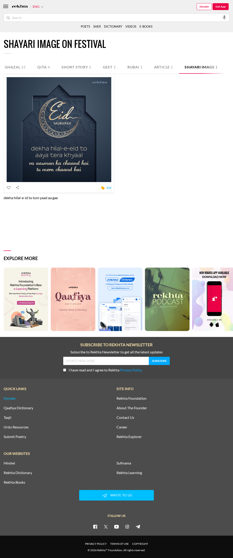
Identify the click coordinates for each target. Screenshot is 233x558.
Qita (43, 67)
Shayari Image (201, 67)
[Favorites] (8, 187)
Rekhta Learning (129, 473)
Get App (220, 6)
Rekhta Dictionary (18, 473)
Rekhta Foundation (131, 398)
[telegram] (138, 526)
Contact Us (125, 417)
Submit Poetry (15, 436)
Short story (76, 67)
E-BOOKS (145, 26)
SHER (97, 26)
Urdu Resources (16, 427)
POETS (85, 26)
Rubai (134, 67)
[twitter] (105, 526)
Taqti (7, 417)
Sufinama (123, 463)
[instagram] (127, 526)
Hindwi (9, 463)
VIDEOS (130, 26)
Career (121, 427)
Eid (109, 188)
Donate (204, 6)
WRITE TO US (121, 495)
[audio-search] (224, 17)
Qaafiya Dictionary (18, 408)
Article (163, 67)
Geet (109, 67)
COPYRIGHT (140, 543)
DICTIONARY (113, 26)
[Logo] (20, 6)
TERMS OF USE (119, 543)
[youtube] (116, 526)
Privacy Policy (131, 370)
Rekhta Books (14, 482)
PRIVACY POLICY (96, 543)
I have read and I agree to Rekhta (105, 370)
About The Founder (131, 408)
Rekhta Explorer (129, 436)
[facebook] (95, 526)
